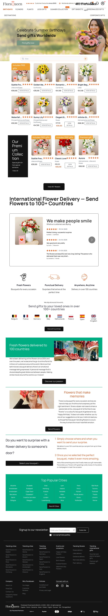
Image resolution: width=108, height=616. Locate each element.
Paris (78, 486)
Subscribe (82, 530)
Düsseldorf (29, 494)
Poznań (78, 491)
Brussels (29, 486)
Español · (23, 607)
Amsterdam (13, 491)
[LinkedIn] (67, 586)
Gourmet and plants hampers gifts (95, 556)
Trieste (95, 494)
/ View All (15, 171)
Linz (46, 494)
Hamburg (46, 488)
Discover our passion (54, 381)
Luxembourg (46, 500)
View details (24, 90)
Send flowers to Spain (44, 558)
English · (50, 607)
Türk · (60, 607)
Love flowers (60, 557)
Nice (62, 500)
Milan (62, 494)
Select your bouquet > (29, 463)
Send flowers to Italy (44, 568)
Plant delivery (77, 563)
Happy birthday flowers (61, 553)
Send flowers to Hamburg (11, 571)
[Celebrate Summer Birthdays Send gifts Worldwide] (54, 40)
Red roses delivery (79, 560)
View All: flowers (54, 187)
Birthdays (8, 9)
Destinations (10, 15)
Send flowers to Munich (27, 556)
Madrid (62, 488)
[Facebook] (58, 586)
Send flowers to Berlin (11, 556)
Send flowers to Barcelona (11, 566)
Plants (30, 9)
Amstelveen (13, 488)
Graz (45, 486)
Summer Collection (59, 9)
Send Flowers (54, 429)
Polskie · (45, 607)
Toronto (95, 488)
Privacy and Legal (45, 590)
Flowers (19, 9)
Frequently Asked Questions (11, 596)
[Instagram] (63, 586)
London (45, 497)
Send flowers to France (44, 563)
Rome (78, 497)
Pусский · (55, 607)
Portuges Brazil (66, 607)
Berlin (13, 497)
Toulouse (95, 491)
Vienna (95, 500)
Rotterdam (78, 500)
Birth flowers (60, 560)
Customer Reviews (25, 589)
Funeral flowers (61, 564)
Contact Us (10, 592)
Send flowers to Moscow (27, 571)
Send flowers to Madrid (11, 551)
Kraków (45, 491)
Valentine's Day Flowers (61, 568)
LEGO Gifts (41, 9)
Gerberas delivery (79, 556)
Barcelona (13, 494)
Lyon (62, 486)
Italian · (40, 607)
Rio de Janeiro (78, 494)
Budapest (29, 488)
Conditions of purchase (43, 586)
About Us (9, 585)
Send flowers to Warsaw (27, 561)
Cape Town (29, 491)
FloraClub (9, 588)
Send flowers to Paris (11, 561)
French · (28, 607)
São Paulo (95, 486)
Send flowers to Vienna (27, 551)
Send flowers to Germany (44, 553)
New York (62, 497)
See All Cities (54, 506)
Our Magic (25, 585)
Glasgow (29, 500)
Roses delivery (77, 550)
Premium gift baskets (94, 562)
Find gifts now (28, 43)
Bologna (13, 500)
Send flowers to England (44, 573)
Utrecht (95, 497)
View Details (35, 241)
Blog (23, 593)
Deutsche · (34, 607)
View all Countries (54, 329)
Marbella (62, 491)
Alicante (13, 486)
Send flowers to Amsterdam (27, 566)
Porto (78, 488)
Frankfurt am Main (29, 497)
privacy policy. (65, 535)
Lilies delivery (77, 553)
